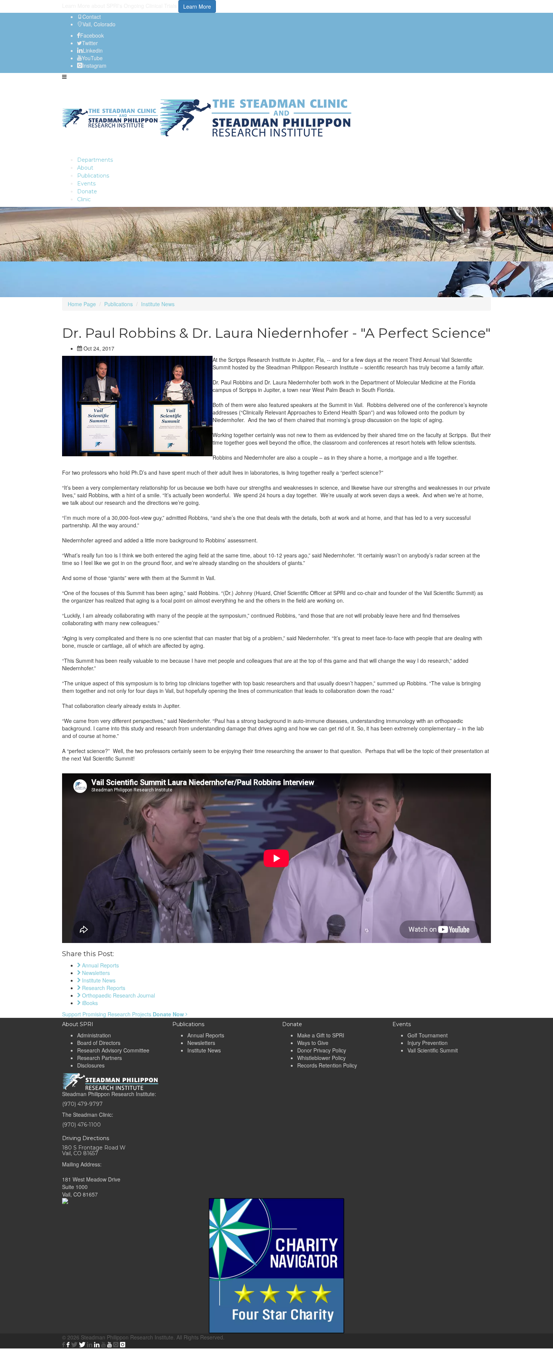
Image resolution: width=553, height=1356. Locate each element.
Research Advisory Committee (113, 1050)
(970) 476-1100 (81, 1124)
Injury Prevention (427, 1042)
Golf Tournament (427, 1035)
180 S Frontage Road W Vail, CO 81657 (94, 1150)
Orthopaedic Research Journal (118, 995)
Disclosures (91, 1065)
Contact (91, 16)
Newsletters (95, 972)
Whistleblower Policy (321, 1057)
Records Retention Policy (327, 1065)
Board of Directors (98, 1042)
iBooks (89, 1003)
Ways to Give (312, 1042)
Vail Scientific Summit (432, 1050)
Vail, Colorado (98, 24)
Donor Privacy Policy (321, 1050)
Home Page (82, 304)
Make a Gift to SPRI (320, 1035)
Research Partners (99, 1057)
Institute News (158, 304)
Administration (94, 1035)
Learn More (197, 6)
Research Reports (103, 988)
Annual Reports (100, 965)
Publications (118, 304)
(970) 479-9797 (82, 1104)
